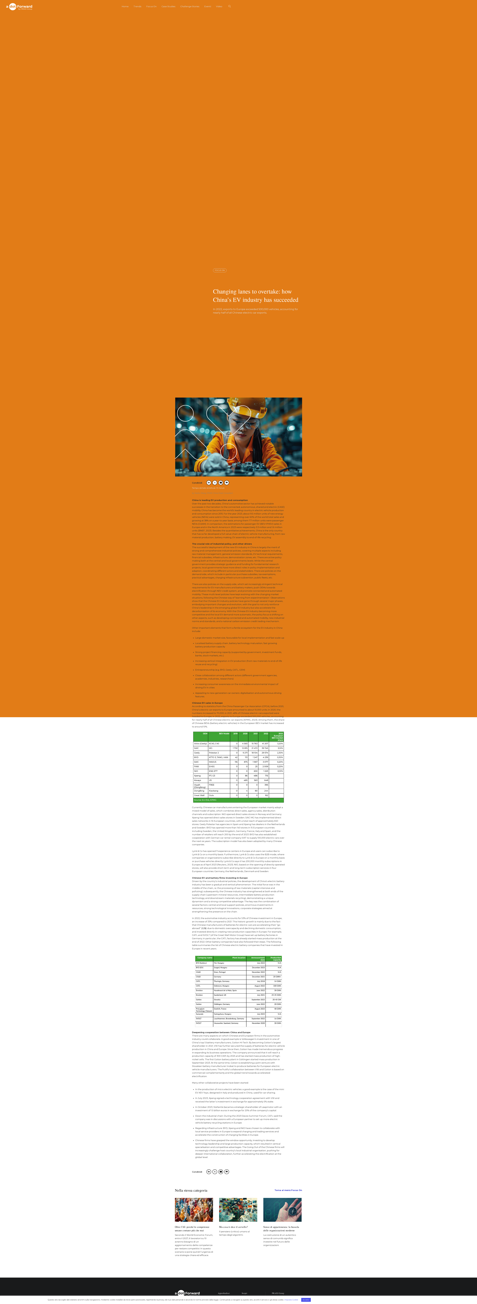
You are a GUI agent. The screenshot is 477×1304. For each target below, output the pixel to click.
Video (219, 6)
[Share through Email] (220, 482)
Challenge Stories (189, 6)
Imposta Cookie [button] (291, 1300)
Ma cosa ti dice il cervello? (233, 1227)
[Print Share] (226, 482)
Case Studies (168, 6)
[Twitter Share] (214, 482)
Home (125, 6)
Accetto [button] (306, 1300)
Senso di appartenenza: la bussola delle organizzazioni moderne (281, 1228)
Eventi (207, 6)
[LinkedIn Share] (208, 482)
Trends (137, 6)
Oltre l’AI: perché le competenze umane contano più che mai (192, 1228)
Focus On (151, 6)
